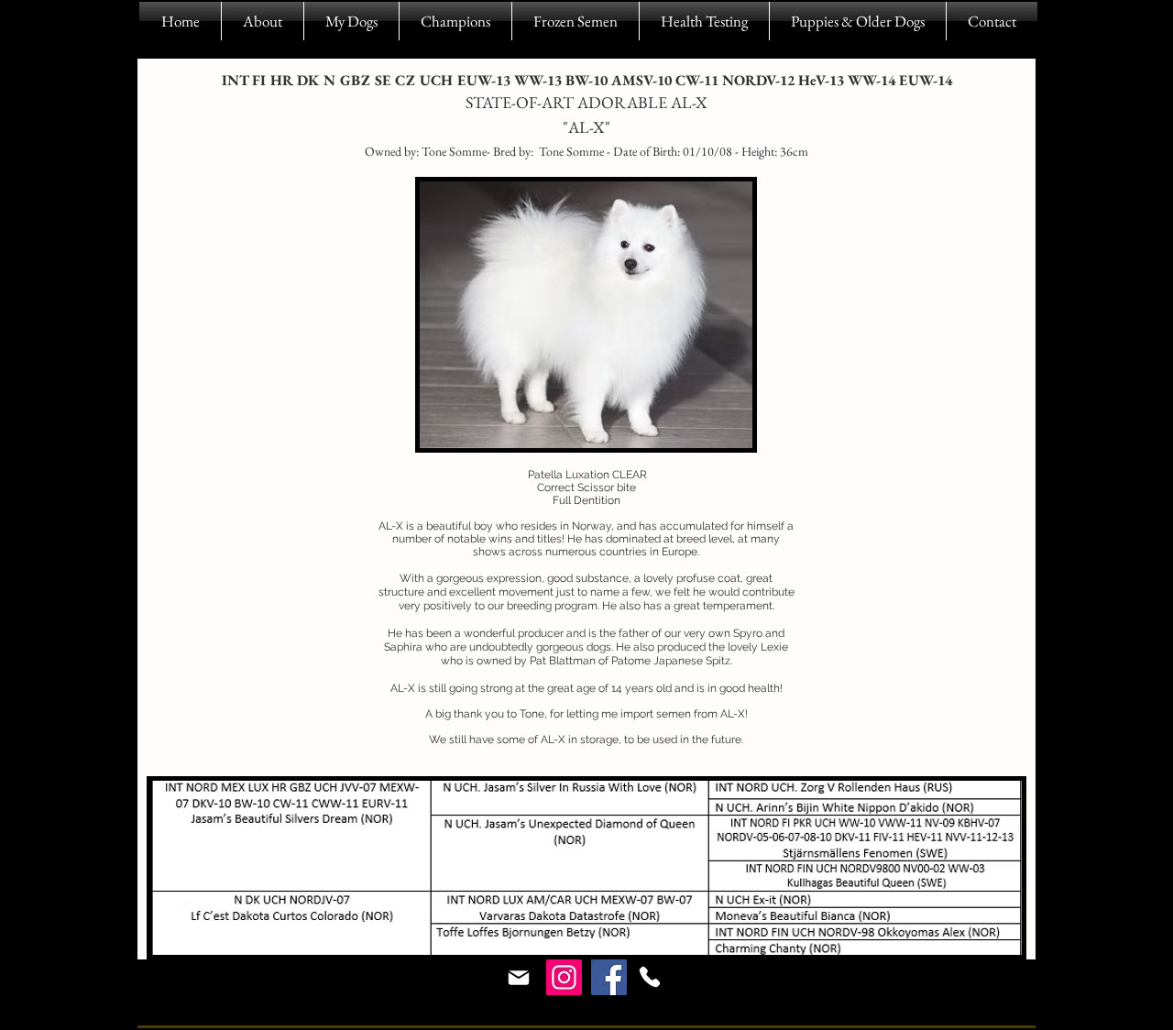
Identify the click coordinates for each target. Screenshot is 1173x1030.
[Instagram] (564, 977)
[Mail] (519, 978)
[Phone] (650, 977)
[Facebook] (609, 977)
